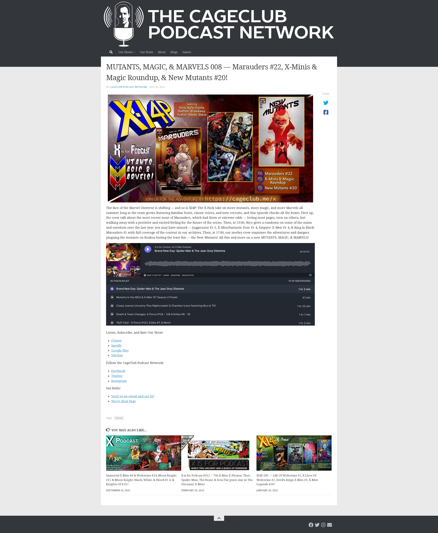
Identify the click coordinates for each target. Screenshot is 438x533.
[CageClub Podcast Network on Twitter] (317, 525)
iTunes (116, 340)
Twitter (117, 376)
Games (186, 52)
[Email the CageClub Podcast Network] (329, 525)
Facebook (118, 371)
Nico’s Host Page (123, 401)
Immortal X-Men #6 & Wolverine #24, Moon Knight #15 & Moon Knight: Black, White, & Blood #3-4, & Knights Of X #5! (141, 480)
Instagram (119, 381)
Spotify (116, 345)
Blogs (173, 52)
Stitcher (117, 355)
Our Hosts (146, 52)
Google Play (120, 350)
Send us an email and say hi (132, 396)
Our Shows (125, 52)
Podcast (119, 418)
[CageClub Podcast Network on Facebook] (311, 525)
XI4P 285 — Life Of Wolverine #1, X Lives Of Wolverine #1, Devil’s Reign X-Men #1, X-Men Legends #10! (287, 480)
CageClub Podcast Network (128, 87)
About (162, 52)
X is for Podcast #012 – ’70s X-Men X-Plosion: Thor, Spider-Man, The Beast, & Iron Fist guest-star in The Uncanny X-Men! (217, 480)
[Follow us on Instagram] (323, 525)
